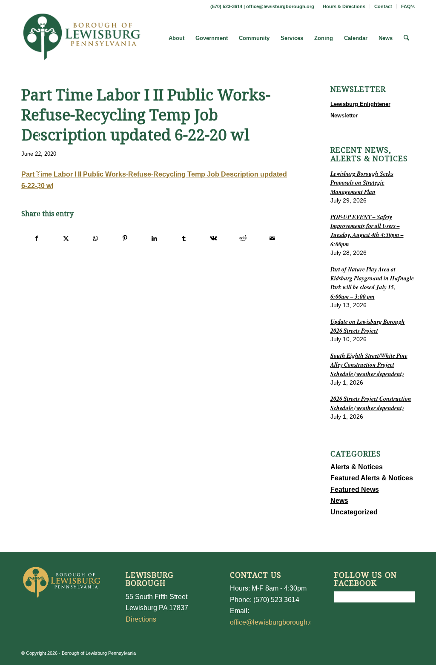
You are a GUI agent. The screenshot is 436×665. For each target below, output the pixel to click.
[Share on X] (66, 238)
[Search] (406, 38)
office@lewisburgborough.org (280, 6)
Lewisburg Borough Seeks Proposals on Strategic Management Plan (361, 182)
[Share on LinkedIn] (154, 238)
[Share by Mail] (272, 238)
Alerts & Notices (356, 467)
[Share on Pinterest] (124, 238)
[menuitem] (344, 6)
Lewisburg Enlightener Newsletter (360, 109)
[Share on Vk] (213, 238)
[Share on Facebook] (36, 238)
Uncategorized (354, 512)
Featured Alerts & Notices (371, 478)
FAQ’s (408, 6)
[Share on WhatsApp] (95, 238)
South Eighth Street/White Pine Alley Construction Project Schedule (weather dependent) (368, 364)
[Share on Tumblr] (183, 238)
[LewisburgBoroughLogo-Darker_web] (82, 38)
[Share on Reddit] (242, 238)
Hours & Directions (344, 6)
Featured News (354, 489)
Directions (141, 619)
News (339, 500)
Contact (383, 6)
